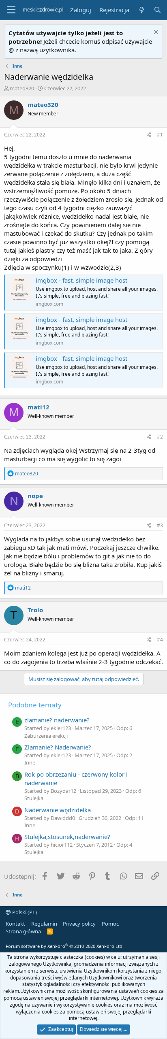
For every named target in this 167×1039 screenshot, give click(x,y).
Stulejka (33, 798)
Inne (29, 762)
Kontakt (15, 923)
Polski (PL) (24, 912)
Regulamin (44, 923)
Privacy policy (79, 923)
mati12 (38, 407)
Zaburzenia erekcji (46, 735)
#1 (160, 134)
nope (35, 496)
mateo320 (22, 88)
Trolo (35, 610)
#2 (160, 436)
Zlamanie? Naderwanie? (57, 747)
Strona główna (23, 931)
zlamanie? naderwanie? (57, 720)
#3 (160, 525)
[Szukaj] (157, 9)
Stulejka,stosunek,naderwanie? (67, 836)
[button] (11, 10)
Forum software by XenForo (65, 946)
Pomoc (110, 923)
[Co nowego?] (141, 9)
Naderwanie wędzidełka (57, 810)
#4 (160, 639)
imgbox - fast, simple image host (81, 280)
